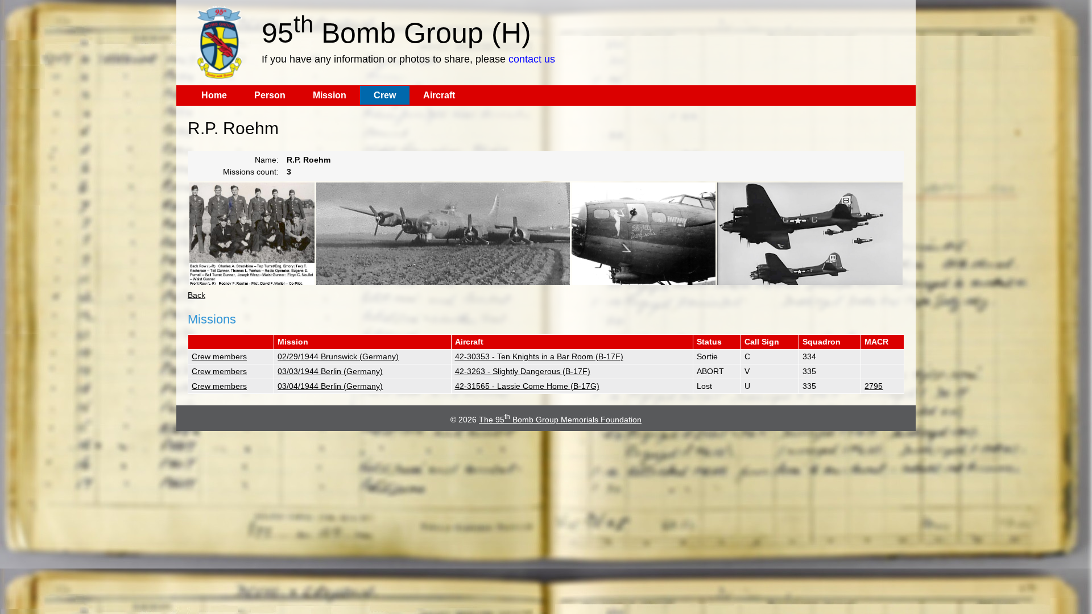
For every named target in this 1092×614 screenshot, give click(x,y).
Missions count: (251, 171)
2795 (873, 386)
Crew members (219, 356)
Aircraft (439, 95)
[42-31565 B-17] (443, 233)
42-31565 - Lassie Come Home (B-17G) (527, 386)
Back (196, 295)
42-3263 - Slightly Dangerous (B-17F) (522, 371)
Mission (329, 95)
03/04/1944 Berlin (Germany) (330, 386)
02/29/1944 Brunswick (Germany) (338, 356)
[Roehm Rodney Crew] (252, 233)
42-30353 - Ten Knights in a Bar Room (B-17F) (539, 356)
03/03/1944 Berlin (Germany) (330, 371)
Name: (267, 159)
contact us (531, 59)
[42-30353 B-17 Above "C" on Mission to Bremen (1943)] (810, 233)
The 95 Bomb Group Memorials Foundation (560, 419)
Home (214, 95)
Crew (385, 95)
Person (270, 95)
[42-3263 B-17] (643, 233)
